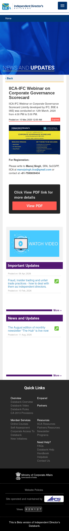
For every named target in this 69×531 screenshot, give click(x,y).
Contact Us (43, 460)
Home (8, 18)
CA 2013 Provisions (22, 413)
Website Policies (34, 490)
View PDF (35, 205)
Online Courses (19, 424)
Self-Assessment (20, 427)
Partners (42, 405)
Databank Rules (20, 409)
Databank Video (20, 405)
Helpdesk (42, 457)
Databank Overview (22, 401)
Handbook (43, 453)
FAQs (40, 446)
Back (9, 78)
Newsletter (43, 431)
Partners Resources (48, 427)
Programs (42, 435)
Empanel (42, 398)
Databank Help (45, 449)
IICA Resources (46, 424)
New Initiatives (19, 438)
